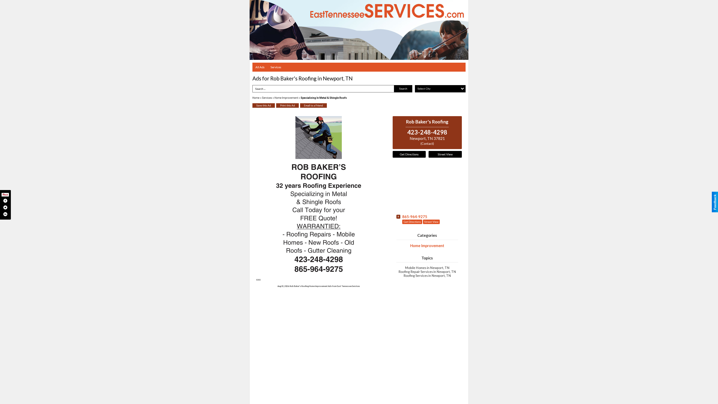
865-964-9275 (414, 216)
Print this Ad (287, 105)
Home (256, 97)
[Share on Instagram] (5, 214)
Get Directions (409, 154)
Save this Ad (263, 105)
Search (403, 88)
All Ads (260, 67)
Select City (424, 88)
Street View (445, 154)
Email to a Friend (313, 105)
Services (276, 67)
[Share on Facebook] (5, 200)
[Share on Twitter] (5, 207)
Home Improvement (286, 97)
